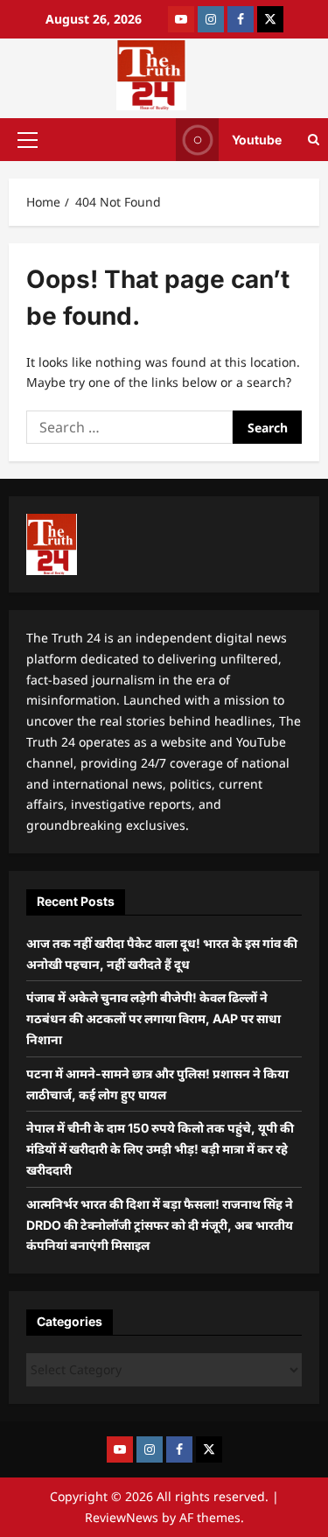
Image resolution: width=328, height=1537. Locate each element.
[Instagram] (211, 19)
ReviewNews (121, 1517)
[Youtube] (181, 19)
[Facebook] (240, 19)
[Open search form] (313, 139)
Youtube (257, 138)
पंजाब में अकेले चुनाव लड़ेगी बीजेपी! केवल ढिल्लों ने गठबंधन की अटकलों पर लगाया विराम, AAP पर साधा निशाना (153, 1018)
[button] (27, 139)
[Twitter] (270, 19)
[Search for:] (129, 427)
